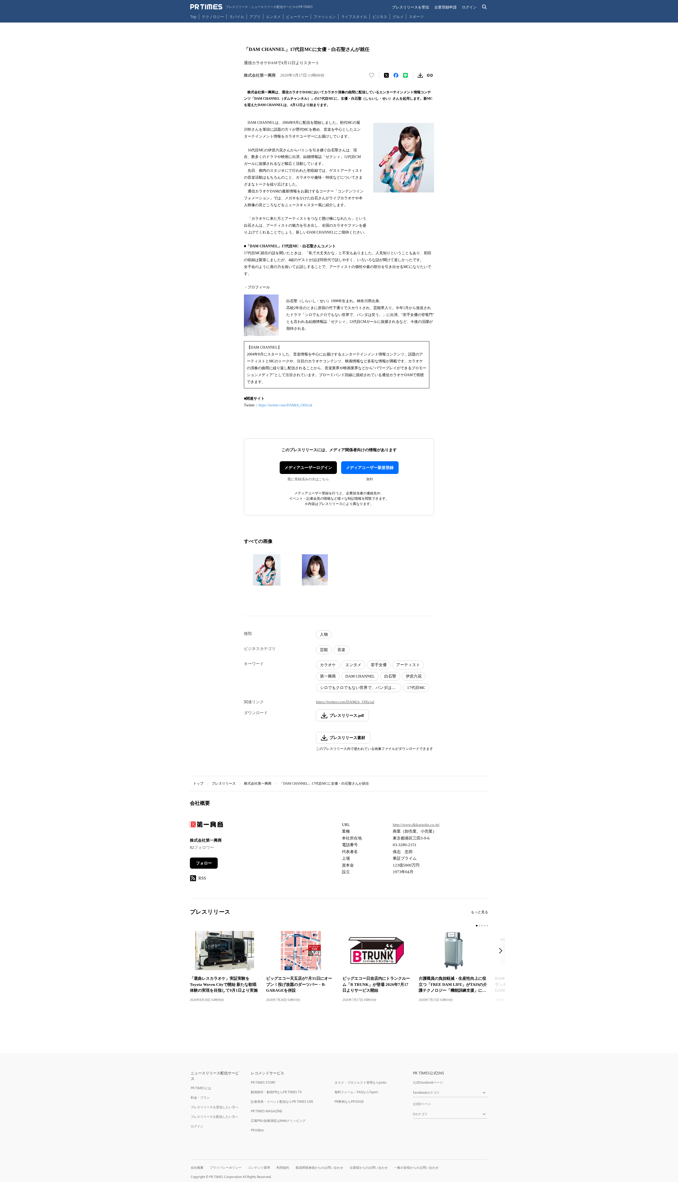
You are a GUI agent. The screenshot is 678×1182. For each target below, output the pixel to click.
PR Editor (257, 1130)
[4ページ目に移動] (484, 925)
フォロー (204, 863)
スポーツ (416, 16)
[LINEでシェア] (405, 75)
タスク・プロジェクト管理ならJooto (360, 1082)
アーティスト (408, 665)
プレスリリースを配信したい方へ (214, 1116)
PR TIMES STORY (263, 1082)
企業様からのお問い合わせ (369, 1167)
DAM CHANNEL (360, 676)
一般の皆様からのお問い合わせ (416, 1167)
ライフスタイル (354, 16)
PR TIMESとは (201, 1088)
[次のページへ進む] (502, 951)
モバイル (236, 16)
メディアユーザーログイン (308, 467)
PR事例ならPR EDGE (349, 1101)
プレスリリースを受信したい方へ (214, 1107)
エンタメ (273, 16)
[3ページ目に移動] (482, 925)
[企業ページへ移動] (206, 826)
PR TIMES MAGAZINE (266, 1111)
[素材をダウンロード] (420, 75)
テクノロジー (213, 16)
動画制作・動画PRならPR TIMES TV (276, 1092)
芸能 (324, 650)
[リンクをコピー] (430, 75)
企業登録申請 (445, 7)
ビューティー (297, 16)
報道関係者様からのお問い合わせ (319, 1167)
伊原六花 (414, 676)
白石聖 (390, 676)
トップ (198, 783)
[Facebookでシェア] (396, 75)
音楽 (341, 650)
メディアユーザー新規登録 (370, 467)
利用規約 (282, 1167)
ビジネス (379, 16)
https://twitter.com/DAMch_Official (285, 405)
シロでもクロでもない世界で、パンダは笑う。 (361, 688)
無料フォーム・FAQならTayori (356, 1092)
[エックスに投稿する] (386, 75)
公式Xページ (422, 1104)
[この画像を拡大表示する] (266, 570)
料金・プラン (200, 1097)
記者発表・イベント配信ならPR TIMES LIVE (282, 1101)
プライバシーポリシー (226, 1167)
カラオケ (328, 665)
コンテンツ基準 (259, 1167)
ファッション (325, 16)
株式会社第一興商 (257, 783)
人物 (324, 634)
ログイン (469, 7)
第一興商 (328, 676)
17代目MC (416, 688)
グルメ (398, 16)
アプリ (255, 16)
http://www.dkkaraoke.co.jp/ (416, 825)
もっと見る (479, 912)
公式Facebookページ (428, 1082)
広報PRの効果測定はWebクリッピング (278, 1120)
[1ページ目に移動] (477, 925)
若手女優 (379, 665)
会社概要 (197, 1167)
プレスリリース (224, 783)
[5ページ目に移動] (487, 925)
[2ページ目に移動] (479, 925)
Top (193, 16)
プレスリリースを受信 (410, 7)
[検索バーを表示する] (484, 7)
